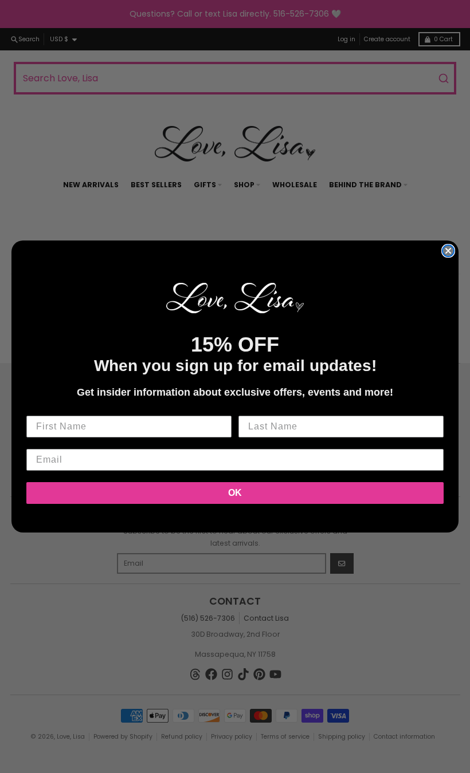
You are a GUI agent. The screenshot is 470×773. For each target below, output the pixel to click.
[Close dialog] (448, 251)
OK (235, 493)
